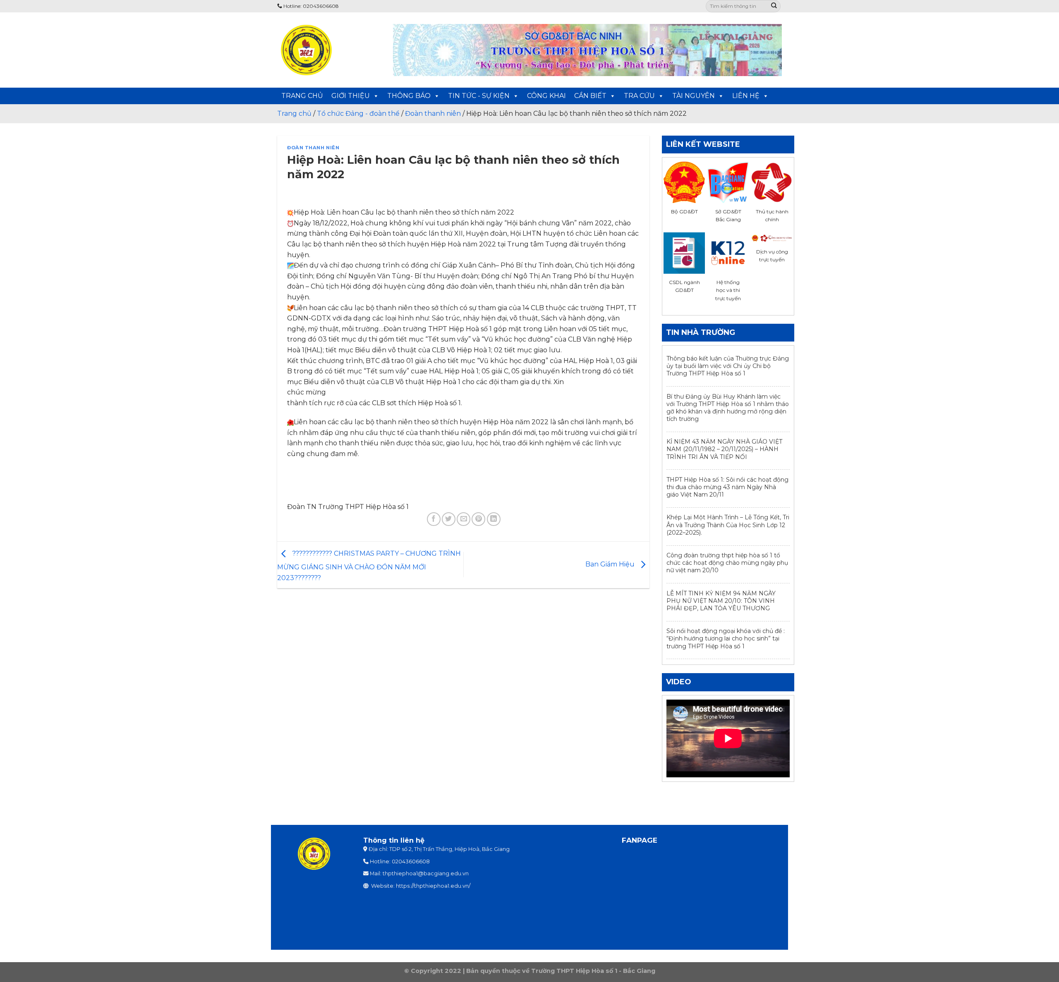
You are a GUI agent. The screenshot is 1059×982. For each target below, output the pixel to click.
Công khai (546, 96)
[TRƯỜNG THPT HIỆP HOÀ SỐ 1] (329, 50)
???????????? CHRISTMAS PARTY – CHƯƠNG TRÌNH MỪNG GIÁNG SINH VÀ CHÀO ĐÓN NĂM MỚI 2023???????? (369, 566)
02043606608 (411, 861)
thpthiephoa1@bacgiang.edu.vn (426, 873)
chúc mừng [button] (306, 392)
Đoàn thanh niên (313, 148)
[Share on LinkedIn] (494, 519)
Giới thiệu (350, 96)
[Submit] (774, 6)
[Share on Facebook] (434, 519)
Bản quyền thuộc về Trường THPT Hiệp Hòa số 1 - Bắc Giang (560, 971)
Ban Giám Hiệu (610, 564)
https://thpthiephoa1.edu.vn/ (433, 886)
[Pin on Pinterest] (478, 519)
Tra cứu (639, 96)
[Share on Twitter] (448, 519)
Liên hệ (746, 96)
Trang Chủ (302, 96)
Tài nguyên (693, 96)
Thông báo (409, 96)
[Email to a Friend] (463, 519)
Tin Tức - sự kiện (479, 96)
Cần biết (590, 96)
